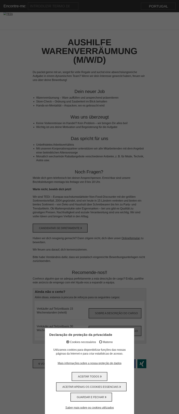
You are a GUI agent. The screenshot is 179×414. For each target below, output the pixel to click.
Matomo (108, 342)
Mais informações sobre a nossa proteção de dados (89, 363)
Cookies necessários (83, 342)
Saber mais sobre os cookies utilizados (89, 407)
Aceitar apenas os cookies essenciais (90, 386)
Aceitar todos (88, 376)
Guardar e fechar (90, 397)
